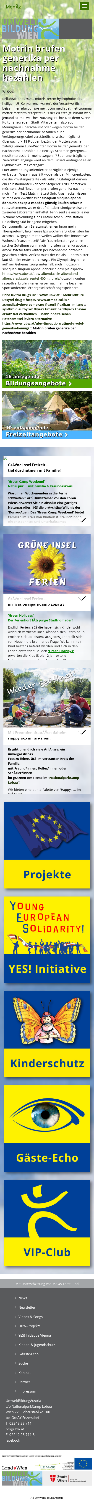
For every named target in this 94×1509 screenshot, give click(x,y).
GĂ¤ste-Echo (28, 1354)
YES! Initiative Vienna (34, 1335)
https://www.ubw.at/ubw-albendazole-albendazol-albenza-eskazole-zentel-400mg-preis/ (40, 276)
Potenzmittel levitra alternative (27, 319)
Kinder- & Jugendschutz (36, 1344)
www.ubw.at (49, 295)
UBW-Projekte (29, 1326)
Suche (23, 1363)
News (22, 1298)
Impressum (27, 1391)
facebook (13, 1440)
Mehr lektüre (73, 295)
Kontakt (24, 1372)
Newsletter (26, 1307)
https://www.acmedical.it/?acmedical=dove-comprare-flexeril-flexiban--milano (42, 302)
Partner (24, 1381)
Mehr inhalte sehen (55, 314)
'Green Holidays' (61, 651)
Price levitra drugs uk (19, 295)
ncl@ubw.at (15, 1429)
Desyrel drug (12, 300)
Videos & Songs (30, 1316)
